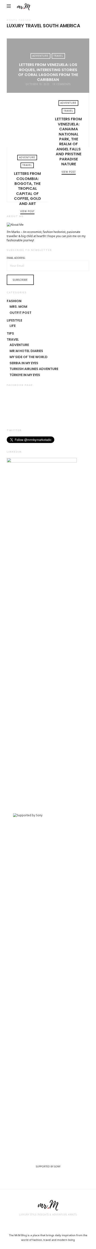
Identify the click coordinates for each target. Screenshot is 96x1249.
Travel (58, 55)
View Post (27, 211)
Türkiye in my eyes (25, 375)
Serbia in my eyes (24, 363)
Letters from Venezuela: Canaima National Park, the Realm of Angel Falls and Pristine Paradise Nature (27, 120)
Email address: (16, 257)
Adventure (40, 55)
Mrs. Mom (18, 306)
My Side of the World (29, 357)
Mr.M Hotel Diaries (26, 351)
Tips (10, 333)
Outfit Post (20, 312)
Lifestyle (14, 320)
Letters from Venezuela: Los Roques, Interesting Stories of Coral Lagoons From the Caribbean (48, 72)
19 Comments (61, 84)
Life (13, 325)
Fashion (14, 301)
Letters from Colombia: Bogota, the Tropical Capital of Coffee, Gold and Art (68, 174)
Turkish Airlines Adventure (34, 369)
